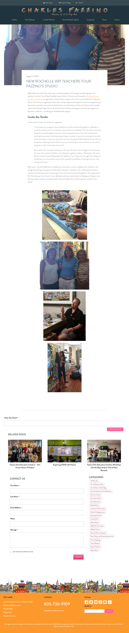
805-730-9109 (57, 604)
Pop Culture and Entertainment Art (102, 536)
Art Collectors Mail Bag (98, 488)
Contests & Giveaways (98, 508)
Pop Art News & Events (98, 533)
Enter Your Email (11, 418)
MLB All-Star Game (97, 526)
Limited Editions (49, 19)
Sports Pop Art (95, 547)
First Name (15, 485)
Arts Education (95, 502)
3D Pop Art (94, 481)
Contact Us (7, 612)
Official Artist (95, 529)
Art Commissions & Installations (101, 491)
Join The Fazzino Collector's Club (23, 551)
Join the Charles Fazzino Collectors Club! (18, 601)
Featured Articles (96, 515)
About (104, 19)
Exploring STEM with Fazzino (64, 464)
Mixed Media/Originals (70, 19)
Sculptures (90, 19)
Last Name (15, 496)
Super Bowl (94, 550)
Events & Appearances (98, 512)
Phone (12, 518)
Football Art (94, 519)
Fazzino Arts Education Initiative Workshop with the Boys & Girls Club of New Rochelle (104, 467)
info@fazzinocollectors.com (54, 610)
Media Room (95, 522)
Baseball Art (94, 505)
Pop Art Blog (65, 2)
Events (117, 19)
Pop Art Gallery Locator (11, 605)
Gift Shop (49, 2)
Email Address (16, 507)
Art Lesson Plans (96, 498)
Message (14, 530)
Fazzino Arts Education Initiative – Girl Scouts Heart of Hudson (25, 466)
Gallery (14, 19)
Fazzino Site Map (9, 616)
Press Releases (95, 543)
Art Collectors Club (97, 484)
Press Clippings (95, 540)
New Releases (30, 19)
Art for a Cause (95, 495)
